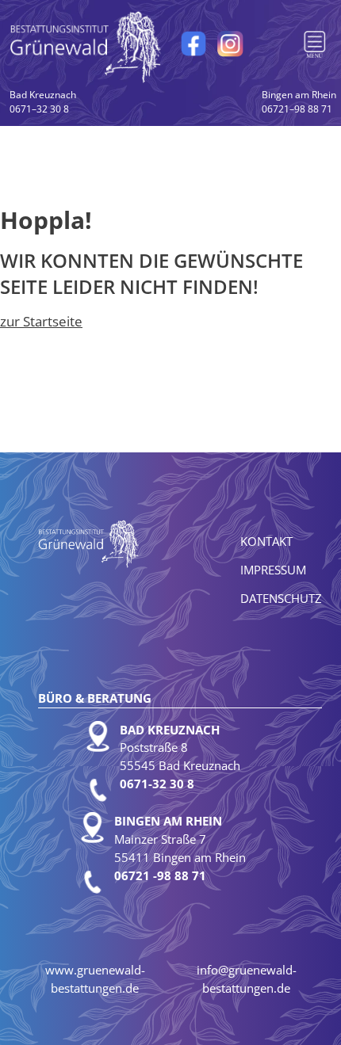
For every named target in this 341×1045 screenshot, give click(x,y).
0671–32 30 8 (43, 102)
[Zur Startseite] (86, 46)
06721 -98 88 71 (160, 875)
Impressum (273, 570)
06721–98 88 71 (299, 102)
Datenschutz (281, 598)
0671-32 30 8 (157, 783)
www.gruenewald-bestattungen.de (95, 979)
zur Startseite (41, 321)
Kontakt (266, 541)
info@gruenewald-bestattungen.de (247, 979)
